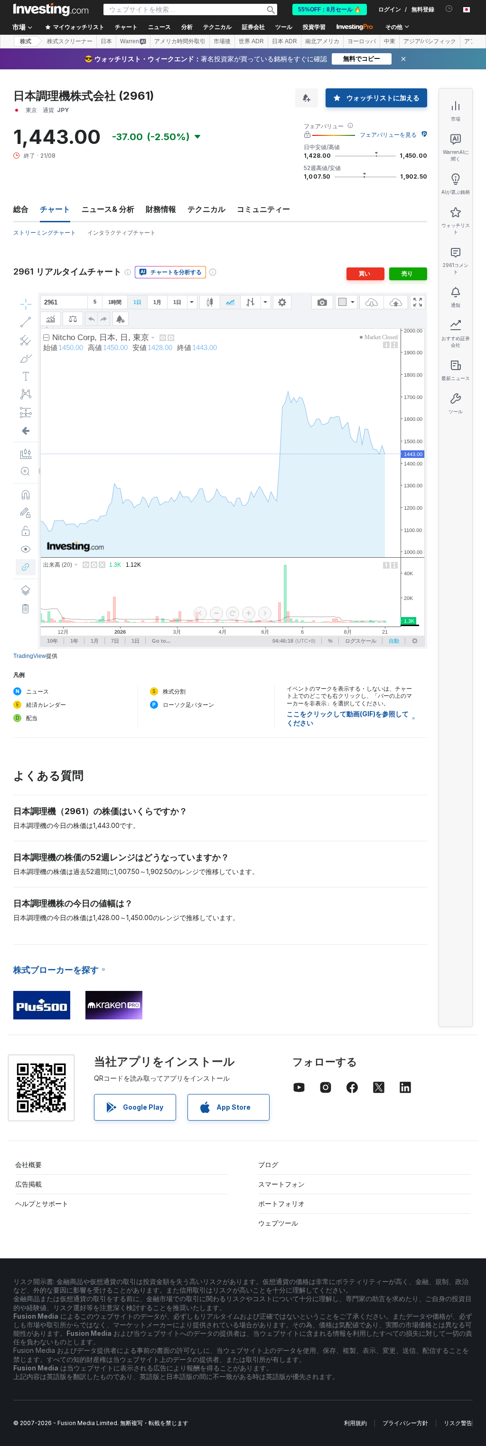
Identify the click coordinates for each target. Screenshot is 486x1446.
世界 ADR (251, 41)
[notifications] (449, 8)
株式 (25, 41)
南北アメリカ (322, 41)
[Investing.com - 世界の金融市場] (50, 9)
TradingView (29, 656)
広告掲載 (28, 1184)
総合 (20, 209)
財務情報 (161, 209)
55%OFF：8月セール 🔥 (329, 9)
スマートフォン (281, 1184)
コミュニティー (263, 209)
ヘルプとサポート (41, 1203)
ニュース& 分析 (108, 209)
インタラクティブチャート (121, 232)
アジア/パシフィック (429, 41)
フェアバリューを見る (388, 134)
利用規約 (355, 1423)
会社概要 (28, 1165)
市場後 (222, 41)
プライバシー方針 (405, 1423)
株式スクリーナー (70, 41)
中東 (389, 41)
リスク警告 (458, 1423)
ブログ (268, 1165)
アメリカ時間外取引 (180, 41)
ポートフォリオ (281, 1203)
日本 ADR (284, 41)
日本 (106, 41)
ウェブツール (278, 1223)
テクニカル (206, 209)
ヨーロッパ (361, 41)
